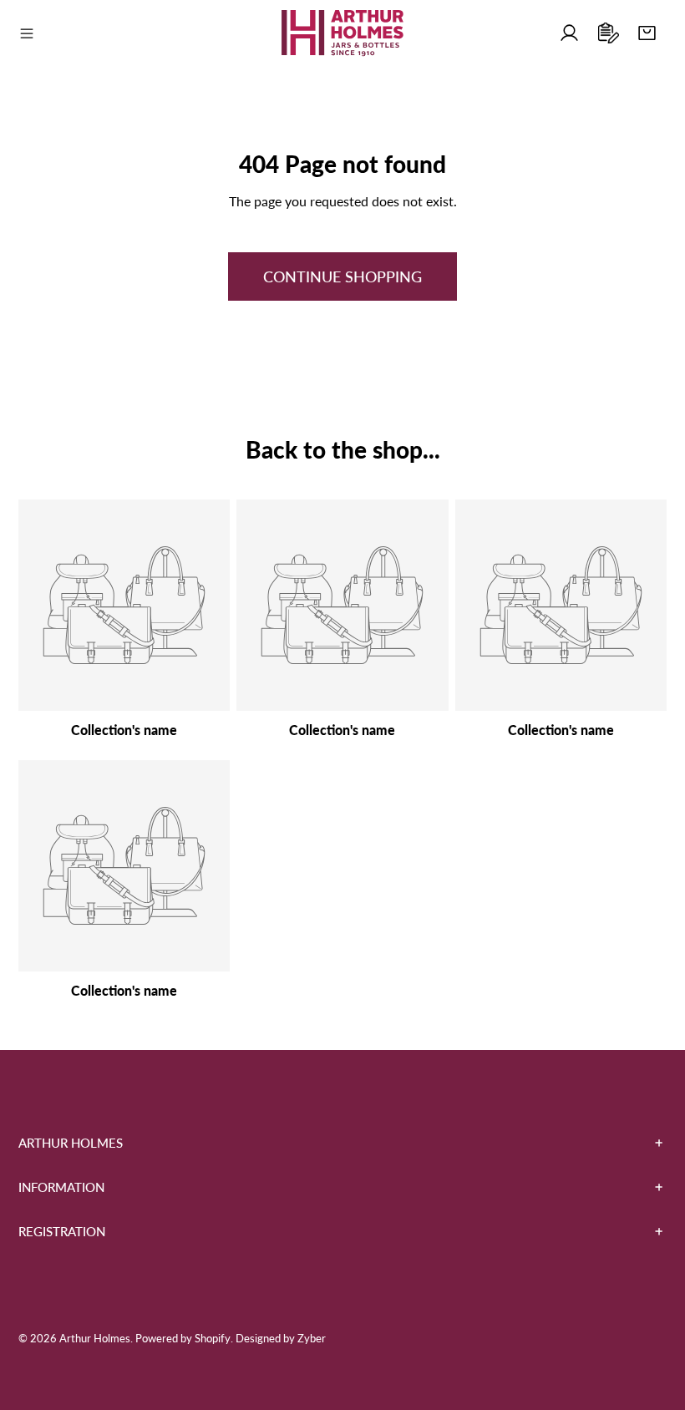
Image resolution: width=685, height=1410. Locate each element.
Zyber (311, 1338)
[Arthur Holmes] (342, 33)
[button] (647, 33)
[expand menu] (26, 33)
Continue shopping (342, 276)
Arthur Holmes (94, 1338)
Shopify (213, 1338)
